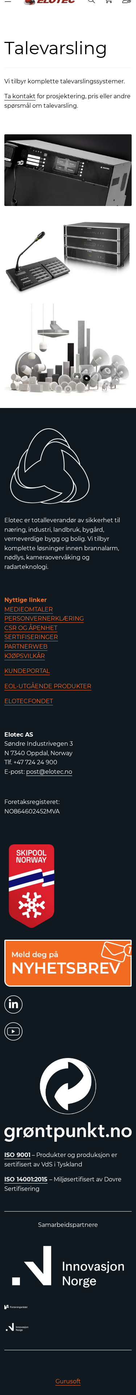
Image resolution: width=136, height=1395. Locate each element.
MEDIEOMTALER (28, 609)
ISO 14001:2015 (26, 1179)
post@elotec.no (49, 771)
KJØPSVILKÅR (24, 656)
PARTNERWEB (26, 646)
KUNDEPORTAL (27, 670)
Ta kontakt (20, 96)
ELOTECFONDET (28, 701)
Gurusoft (68, 1381)
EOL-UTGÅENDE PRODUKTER (47, 686)
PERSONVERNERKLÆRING (44, 618)
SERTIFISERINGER (31, 637)
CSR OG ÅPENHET (30, 628)
